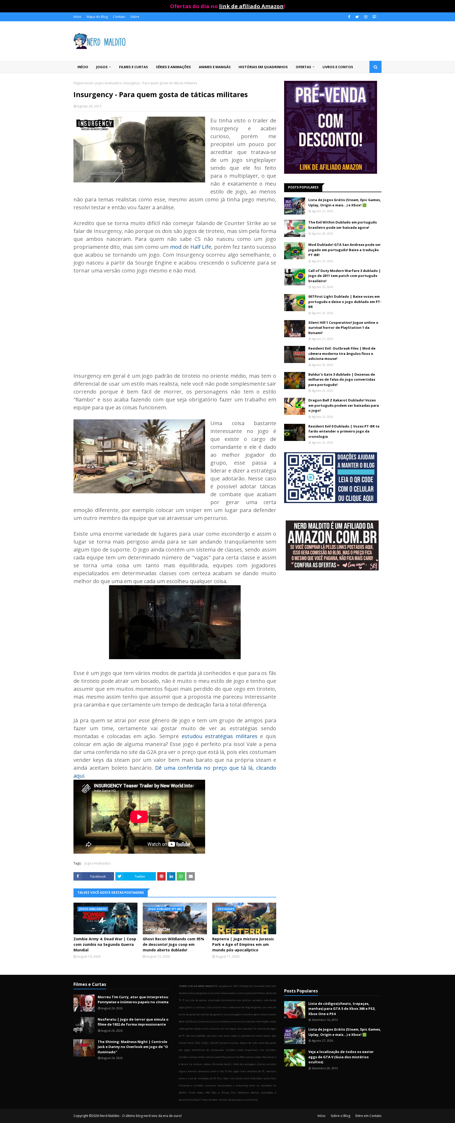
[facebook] (349, 16)
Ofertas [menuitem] (303, 66)
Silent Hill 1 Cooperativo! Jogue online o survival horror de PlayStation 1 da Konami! (343, 327)
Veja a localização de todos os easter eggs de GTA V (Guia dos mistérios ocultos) (341, 1056)
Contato (119, 16)
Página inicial (83, 83)
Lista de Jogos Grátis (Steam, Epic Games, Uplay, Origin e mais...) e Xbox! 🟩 (344, 202)
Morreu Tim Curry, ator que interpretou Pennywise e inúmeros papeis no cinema (133, 1000)
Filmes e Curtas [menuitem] (133, 66)
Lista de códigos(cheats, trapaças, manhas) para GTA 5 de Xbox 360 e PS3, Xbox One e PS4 (341, 1008)
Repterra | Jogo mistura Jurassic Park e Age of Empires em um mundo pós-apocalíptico (243, 944)
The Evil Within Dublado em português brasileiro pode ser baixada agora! (342, 225)
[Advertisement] (174, 319)
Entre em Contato (368, 1116)
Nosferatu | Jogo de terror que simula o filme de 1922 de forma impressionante (133, 1022)
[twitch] (373, 16)
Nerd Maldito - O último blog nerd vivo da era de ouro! (141, 1116)
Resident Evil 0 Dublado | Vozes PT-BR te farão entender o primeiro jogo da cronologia (343, 431)
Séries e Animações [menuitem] (173, 66)
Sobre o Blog (340, 1116)
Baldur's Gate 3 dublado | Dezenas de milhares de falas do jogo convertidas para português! (341, 379)
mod (175, 246)
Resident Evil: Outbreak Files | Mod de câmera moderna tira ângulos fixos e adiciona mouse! (341, 353)
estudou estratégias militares (220, 736)
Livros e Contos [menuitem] (338, 66)
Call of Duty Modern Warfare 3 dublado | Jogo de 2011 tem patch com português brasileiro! (344, 275)
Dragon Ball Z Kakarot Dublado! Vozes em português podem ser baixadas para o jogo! (343, 405)
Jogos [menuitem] (102, 66)
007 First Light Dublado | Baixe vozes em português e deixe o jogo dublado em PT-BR (345, 301)
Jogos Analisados (108, 83)
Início (77, 16)
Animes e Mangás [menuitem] (215, 66)
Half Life (200, 246)
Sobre (134, 16)
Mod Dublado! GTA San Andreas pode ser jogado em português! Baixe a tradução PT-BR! (344, 249)
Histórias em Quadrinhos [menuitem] (263, 66)
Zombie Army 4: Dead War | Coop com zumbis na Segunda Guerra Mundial (104, 944)
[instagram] (366, 16)
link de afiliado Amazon (251, 6)
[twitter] (357, 16)
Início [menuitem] (82, 66)
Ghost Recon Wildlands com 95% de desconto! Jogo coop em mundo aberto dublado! (173, 944)
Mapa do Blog (97, 16)
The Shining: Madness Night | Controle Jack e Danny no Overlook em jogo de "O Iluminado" (133, 1046)
